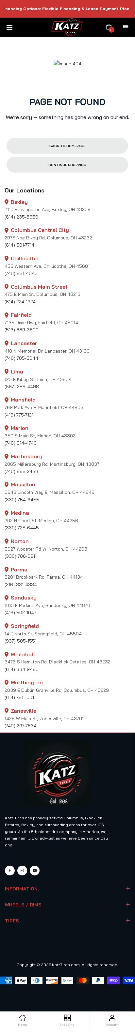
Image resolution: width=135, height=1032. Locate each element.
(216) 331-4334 (21, 584)
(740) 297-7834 (21, 726)
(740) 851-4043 (21, 273)
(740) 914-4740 (21, 443)
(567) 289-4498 (22, 386)
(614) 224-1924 (20, 302)
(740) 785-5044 (21, 358)
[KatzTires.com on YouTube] (35, 870)
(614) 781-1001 (19, 697)
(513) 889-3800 (22, 330)
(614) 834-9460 (22, 669)
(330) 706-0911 (21, 556)
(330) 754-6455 (22, 500)
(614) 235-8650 (21, 217)
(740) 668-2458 (21, 471)
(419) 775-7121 (19, 415)
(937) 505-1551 (21, 641)
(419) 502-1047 (20, 612)
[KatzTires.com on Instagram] (22, 870)
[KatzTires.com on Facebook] (10, 870)
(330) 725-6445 (22, 528)
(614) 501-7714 (19, 245)
